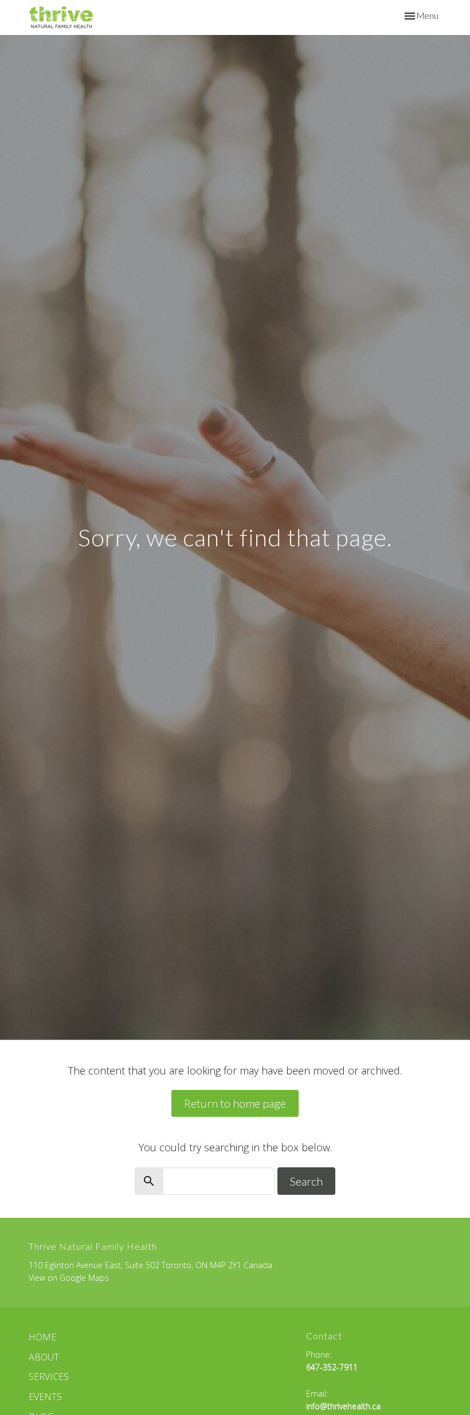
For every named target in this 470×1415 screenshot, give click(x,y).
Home (42, 1337)
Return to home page (235, 1103)
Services (49, 1376)
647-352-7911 (332, 1367)
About (44, 1357)
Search (306, 1181)
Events (45, 1396)
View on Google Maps (69, 1277)
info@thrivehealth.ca (343, 1406)
